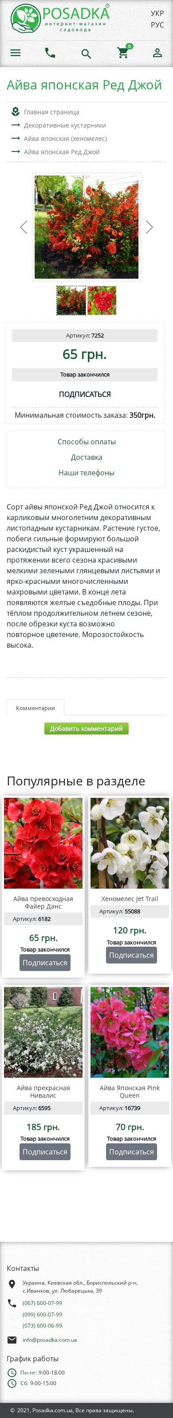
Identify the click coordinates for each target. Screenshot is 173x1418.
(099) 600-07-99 (42, 1314)
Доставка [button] (86, 457)
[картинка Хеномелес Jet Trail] (129, 843)
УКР (157, 13)
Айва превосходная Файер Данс (43, 902)
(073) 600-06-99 (42, 1325)
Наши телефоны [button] (86, 473)
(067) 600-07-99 (42, 1303)
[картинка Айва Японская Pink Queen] (129, 1032)
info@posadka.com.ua (50, 1340)
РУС (157, 25)
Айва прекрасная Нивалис (43, 1091)
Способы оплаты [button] (87, 442)
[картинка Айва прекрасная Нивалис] (43, 1032)
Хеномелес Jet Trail (130, 898)
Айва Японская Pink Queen (130, 1091)
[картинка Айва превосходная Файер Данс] (43, 843)
